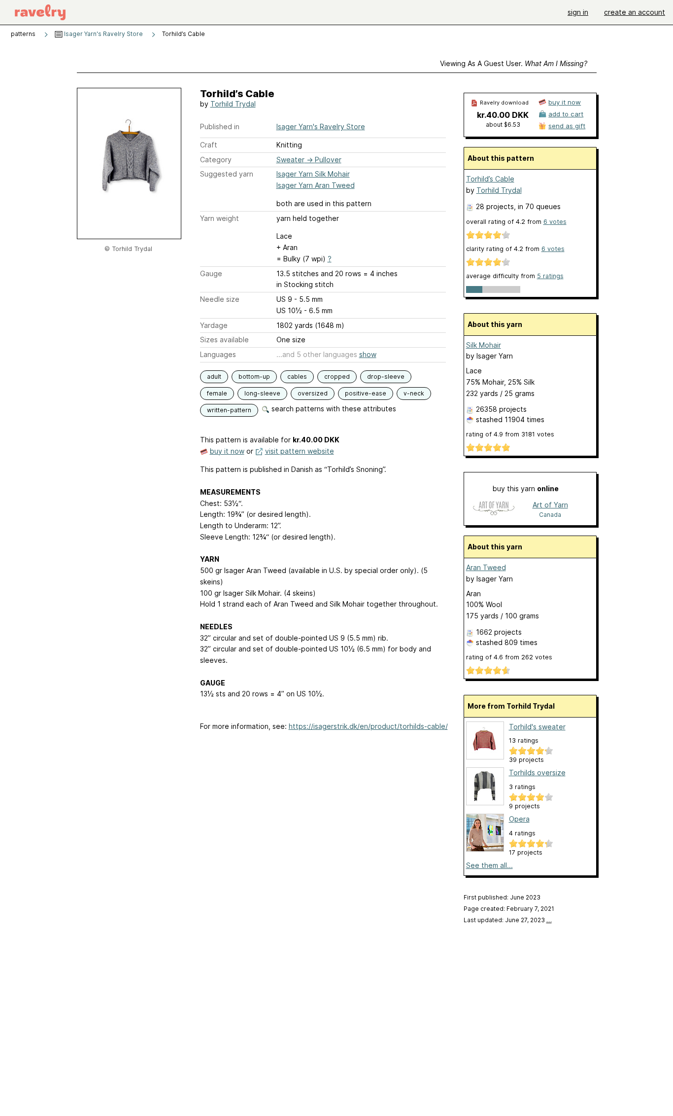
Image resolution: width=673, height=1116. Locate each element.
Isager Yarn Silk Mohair (313, 174)
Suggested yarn (226, 174)
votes (555, 221)
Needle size (219, 299)
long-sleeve (262, 393)
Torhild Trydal (233, 104)
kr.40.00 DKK (503, 115)
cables (297, 376)
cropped (337, 376)
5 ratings (550, 276)
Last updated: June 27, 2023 (508, 920)
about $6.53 (503, 124)
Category (216, 159)
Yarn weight (219, 218)
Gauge (211, 273)
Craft (208, 145)
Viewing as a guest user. (513, 63)
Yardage (214, 325)
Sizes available (224, 339)
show (367, 354)
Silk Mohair (483, 345)
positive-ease (365, 393)
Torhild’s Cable (490, 179)
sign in (578, 12)
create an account (634, 12)
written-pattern (229, 410)
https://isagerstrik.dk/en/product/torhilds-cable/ (368, 726)
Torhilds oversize (537, 772)
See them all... (489, 865)
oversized (313, 393)
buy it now (227, 451)
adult (214, 376)
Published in (219, 126)
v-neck (414, 393)
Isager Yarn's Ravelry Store (103, 33)
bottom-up (254, 376)
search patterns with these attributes (332, 408)
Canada (550, 514)
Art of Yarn (550, 505)
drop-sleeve (385, 376)
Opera (519, 819)
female (217, 393)
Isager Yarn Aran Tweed (315, 185)
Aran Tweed (486, 567)
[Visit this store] (494, 509)
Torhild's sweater (537, 726)
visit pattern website (299, 451)
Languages (218, 354)
